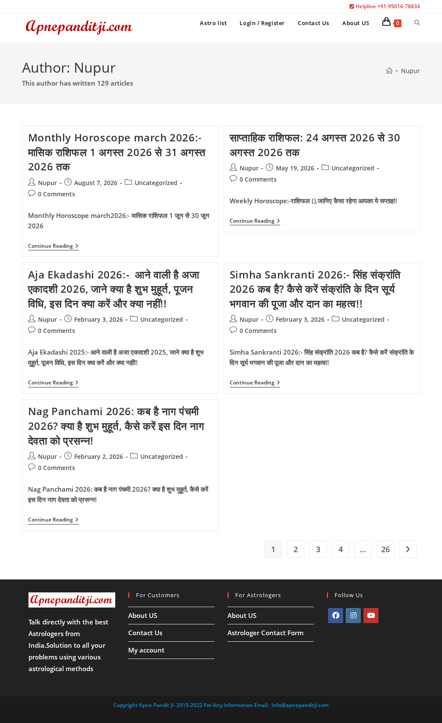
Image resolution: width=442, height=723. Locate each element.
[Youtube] (371, 615)
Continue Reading (53, 246)
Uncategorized (156, 183)
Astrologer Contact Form (265, 632)
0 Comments (56, 194)
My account (146, 650)
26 (385, 549)
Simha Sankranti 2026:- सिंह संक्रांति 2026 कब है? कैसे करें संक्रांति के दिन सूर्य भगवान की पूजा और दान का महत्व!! (315, 288)
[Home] (389, 71)
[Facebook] (335, 615)
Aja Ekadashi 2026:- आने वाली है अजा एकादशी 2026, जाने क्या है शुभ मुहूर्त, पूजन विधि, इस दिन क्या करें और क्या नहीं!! (113, 288)
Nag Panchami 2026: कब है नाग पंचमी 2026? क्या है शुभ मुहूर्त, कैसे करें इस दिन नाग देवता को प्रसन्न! (116, 425)
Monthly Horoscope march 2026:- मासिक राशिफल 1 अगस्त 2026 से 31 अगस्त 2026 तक (117, 151)
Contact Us (145, 632)
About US (142, 615)
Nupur (410, 71)
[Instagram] (353, 615)
